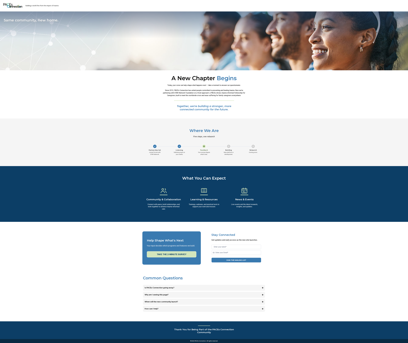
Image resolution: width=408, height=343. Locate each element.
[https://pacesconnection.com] (12, 5)
